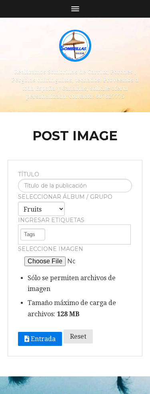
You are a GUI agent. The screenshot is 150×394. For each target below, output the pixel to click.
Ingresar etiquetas (51, 220)
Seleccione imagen (50, 249)
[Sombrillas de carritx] (75, 46)
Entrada (42, 339)
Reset (78, 336)
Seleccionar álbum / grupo (65, 197)
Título (28, 174)
